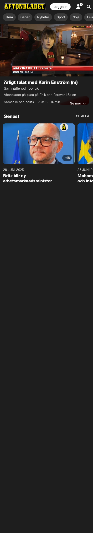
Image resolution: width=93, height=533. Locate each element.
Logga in (60, 7)
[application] (46, 50)
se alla (82, 116)
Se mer (75, 103)
